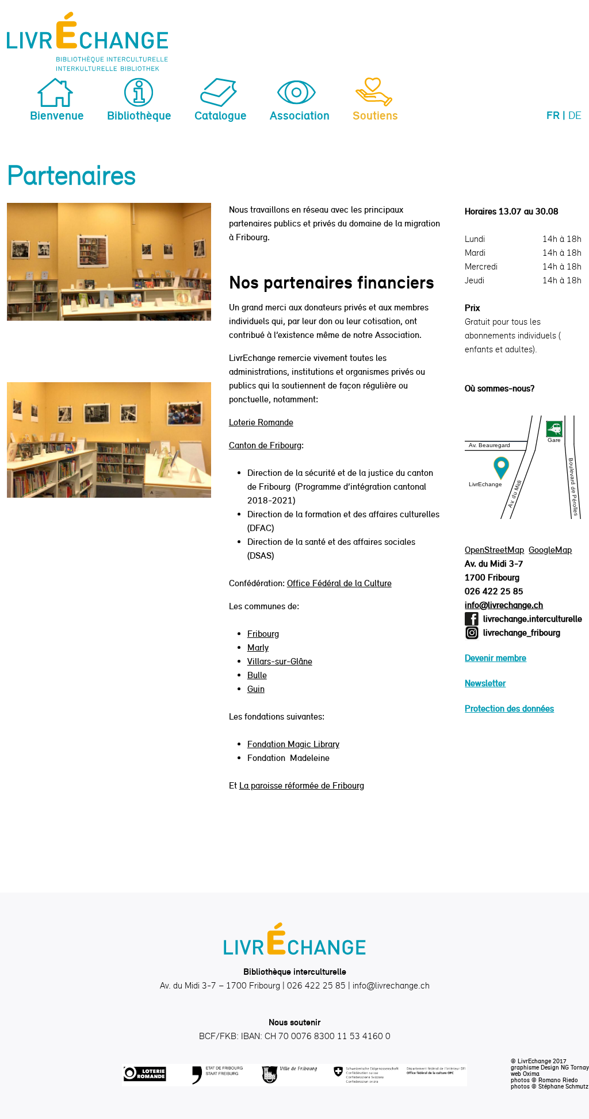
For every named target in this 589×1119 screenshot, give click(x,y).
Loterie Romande (261, 422)
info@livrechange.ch (504, 604)
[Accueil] (87, 41)
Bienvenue (57, 115)
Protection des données (509, 708)
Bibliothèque (139, 115)
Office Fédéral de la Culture (339, 583)
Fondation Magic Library (293, 744)
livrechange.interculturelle (532, 618)
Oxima (531, 1074)
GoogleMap (550, 549)
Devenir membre (495, 657)
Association (300, 115)
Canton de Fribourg (265, 445)
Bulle (257, 675)
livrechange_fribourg (521, 632)
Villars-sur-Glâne (279, 661)
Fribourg (263, 633)
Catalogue (220, 115)
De (575, 115)
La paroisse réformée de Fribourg (301, 785)
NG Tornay (575, 1067)
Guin (256, 688)
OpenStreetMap (494, 549)
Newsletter (485, 683)
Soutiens (375, 115)
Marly (258, 647)
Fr (553, 115)
